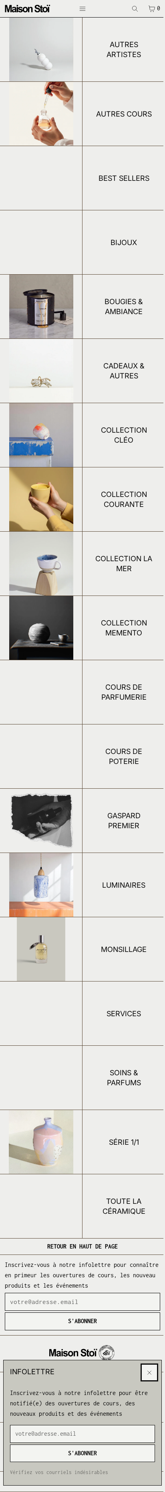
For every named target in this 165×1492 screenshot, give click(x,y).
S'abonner (82, 1453)
